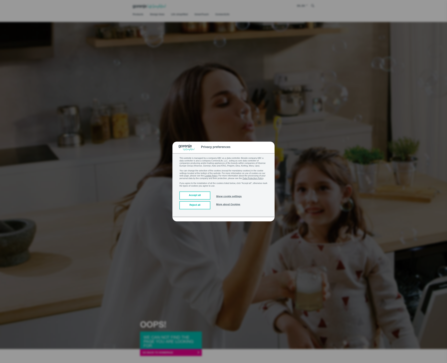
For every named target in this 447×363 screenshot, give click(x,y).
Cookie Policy (210, 176)
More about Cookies (228, 205)
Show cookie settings (229, 197)
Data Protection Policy (253, 178)
